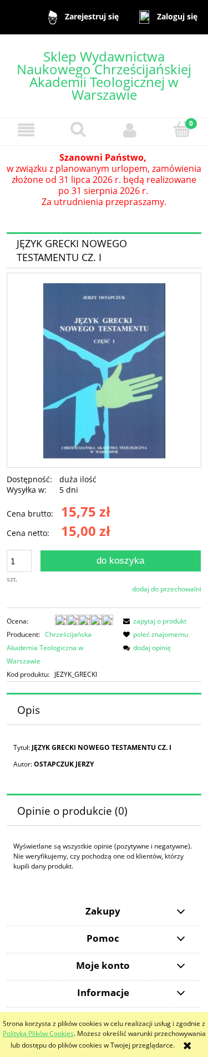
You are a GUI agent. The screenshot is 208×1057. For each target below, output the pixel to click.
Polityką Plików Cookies (38, 1033)
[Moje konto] (130, 130)
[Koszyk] (182, 129)
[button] (26, 130)
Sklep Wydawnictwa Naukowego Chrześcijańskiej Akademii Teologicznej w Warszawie (104, 75)
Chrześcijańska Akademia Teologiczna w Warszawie (49, 648)
